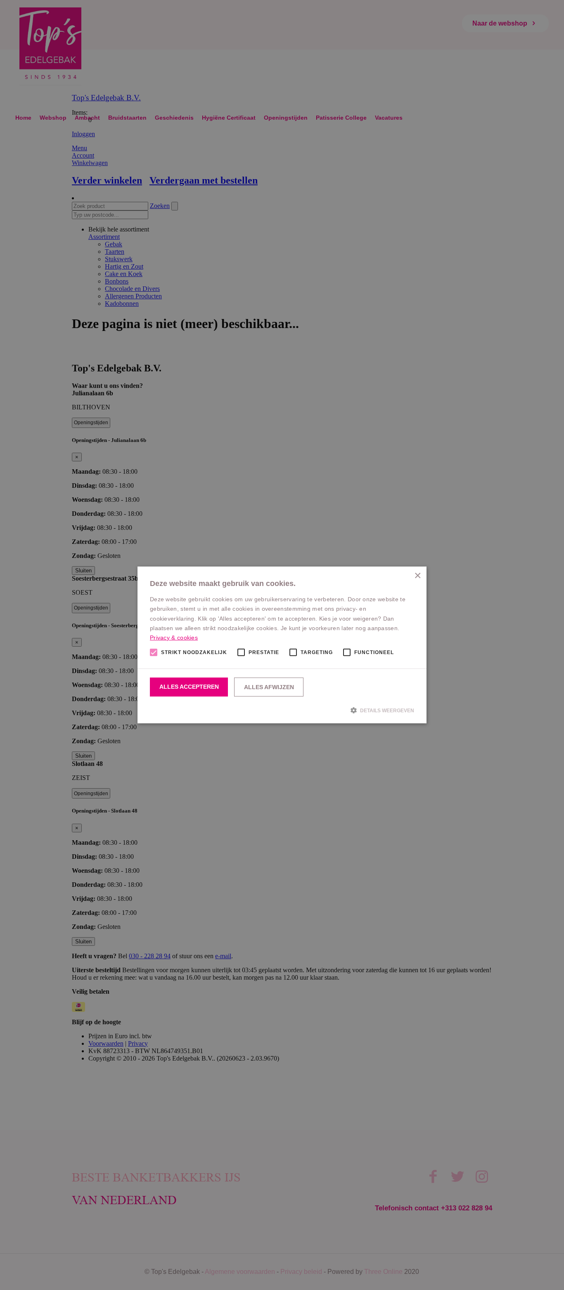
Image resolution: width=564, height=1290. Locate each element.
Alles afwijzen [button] (269, 687)
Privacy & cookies (174, 637)
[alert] (282, 645)
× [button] (417, 576)
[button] (282, 710)
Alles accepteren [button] (189, 686)
